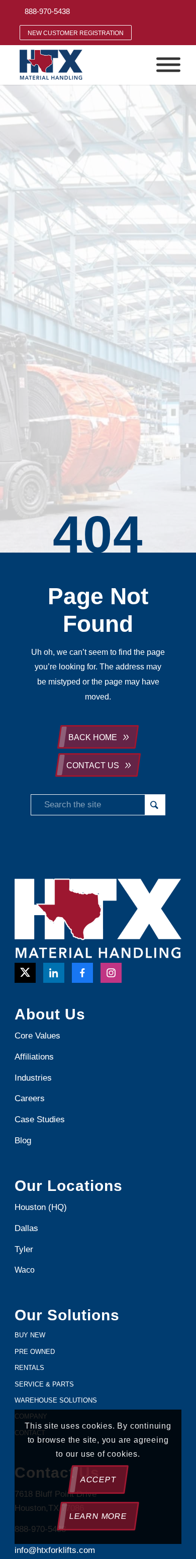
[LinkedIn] (53, 973)
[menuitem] (47, 11)
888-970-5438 (47, 11)
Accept (98, 1479)
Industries (33, 1078)
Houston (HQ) (41, 1207)
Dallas (26, 1228)
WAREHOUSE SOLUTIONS (56, 1400)
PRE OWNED (35, 1351)
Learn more (97, 1516)
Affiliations (34, 1057)
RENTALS (29, 1367)
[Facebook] (82, 973)
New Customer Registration (76, 33)
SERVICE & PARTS (44, 1384)
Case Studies (40, 1119)
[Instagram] (111, 973)
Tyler (25, 1249)
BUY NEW (30, 1335)
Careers (30, 1098)
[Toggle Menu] (168, 65)
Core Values (37, 1036)
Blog (23, 1140)
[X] (25, 973)
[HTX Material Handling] (81, 65)
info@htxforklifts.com (55, 1550)
